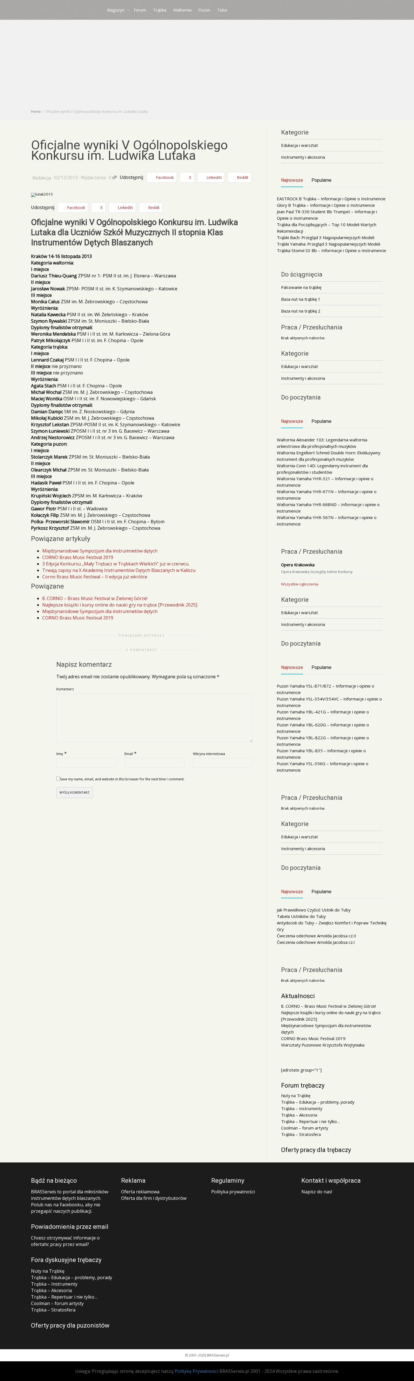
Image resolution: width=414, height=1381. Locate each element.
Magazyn (116, 10)
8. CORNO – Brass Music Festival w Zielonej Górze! (94, 598)
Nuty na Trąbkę (295, 1095)
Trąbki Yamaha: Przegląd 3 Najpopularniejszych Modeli (328, 244)
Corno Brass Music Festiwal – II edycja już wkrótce (94, 577)
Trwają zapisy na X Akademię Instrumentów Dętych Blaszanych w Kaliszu (118, 570)
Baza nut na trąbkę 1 (300, 299)
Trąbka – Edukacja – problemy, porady (317, 1102)
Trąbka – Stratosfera (301, 1134)
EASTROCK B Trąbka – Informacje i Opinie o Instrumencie (331, 198)
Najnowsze (292, 180)
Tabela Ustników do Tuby (301, 916)
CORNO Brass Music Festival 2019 (77, 557)
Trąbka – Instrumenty (301, 1108)
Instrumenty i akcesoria (303, 157)
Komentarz (65, 689)
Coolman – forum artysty (304, 1128)
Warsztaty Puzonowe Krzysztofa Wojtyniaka (322, 1045)
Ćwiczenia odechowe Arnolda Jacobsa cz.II (316, 935)
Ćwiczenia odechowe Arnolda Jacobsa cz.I (316, 942)
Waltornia (182, 10)
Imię (59, 753)
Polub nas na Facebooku (57, 1205)
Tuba (222, 10)
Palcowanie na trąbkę (301, 287)
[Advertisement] (207, 66)
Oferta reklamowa (140, 1192)
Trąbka (159, 10)
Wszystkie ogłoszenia (299, 584)
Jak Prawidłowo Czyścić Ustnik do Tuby (313, 910)
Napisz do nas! (316, 1192)
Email (128, 753)
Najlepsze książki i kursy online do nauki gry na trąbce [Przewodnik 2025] (119, 605)
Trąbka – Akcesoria (299, 1115)
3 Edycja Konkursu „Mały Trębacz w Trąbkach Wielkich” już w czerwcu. (115, 564)
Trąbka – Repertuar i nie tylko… (310, 1121)
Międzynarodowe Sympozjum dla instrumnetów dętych (99, 551)
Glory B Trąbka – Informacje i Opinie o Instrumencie (326, 205)
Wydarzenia (93, 177)
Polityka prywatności (233, 1192)
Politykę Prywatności (196, 1371)
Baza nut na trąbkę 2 (300, 311)
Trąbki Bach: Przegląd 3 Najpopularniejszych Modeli (325, 237)
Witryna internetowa (209, 753)
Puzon (204, 10)
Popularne (321, 180)
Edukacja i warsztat (299, 145)
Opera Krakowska (298, 564)
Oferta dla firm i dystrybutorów (153, 1198)
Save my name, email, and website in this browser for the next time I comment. (122, 779)
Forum (140, 10)
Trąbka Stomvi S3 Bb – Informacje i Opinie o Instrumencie (331, 250)
